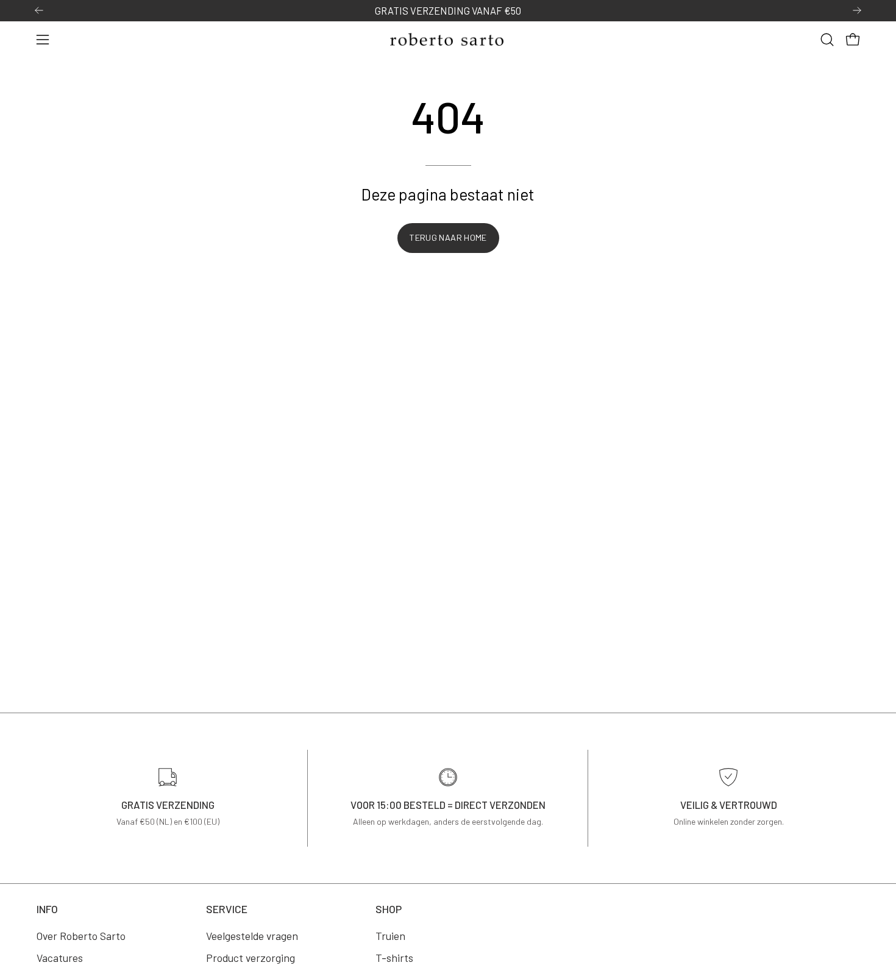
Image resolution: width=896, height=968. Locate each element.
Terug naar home (447, 237)
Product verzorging (250, 957)
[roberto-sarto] (448, 39)
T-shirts (394, 957)
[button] (827, 39)
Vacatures (60, 957)
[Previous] (39, 10)
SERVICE (226, 909)
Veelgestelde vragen (252, 935)
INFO (47, 909)
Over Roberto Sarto (81, 935)
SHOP (388, 909)
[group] (448, 10)
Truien (390, 935)
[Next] (857, 10)
